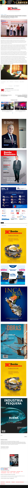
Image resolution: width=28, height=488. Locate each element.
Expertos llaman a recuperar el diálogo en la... (7, 110)
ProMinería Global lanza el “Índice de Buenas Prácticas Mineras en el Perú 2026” (10, 441)
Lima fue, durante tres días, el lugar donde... (20, 110)
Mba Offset (17, 472)
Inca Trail (8, 471)
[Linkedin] (21, 5)
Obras (22, 471)
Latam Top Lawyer (3, 471)
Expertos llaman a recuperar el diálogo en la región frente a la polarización (9, 444)
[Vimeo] (17, 486)
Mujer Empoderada (3, 472)
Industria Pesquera (13, 471)
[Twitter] (19, 5)
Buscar (1, 435)
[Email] (15, 486)
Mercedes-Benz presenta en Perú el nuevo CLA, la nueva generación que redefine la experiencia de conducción (13, 442)
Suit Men (8, 472)
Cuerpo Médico (18, 471)
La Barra (14, 472)
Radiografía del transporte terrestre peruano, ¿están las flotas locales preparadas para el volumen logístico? (13, 443)
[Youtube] (22, 5)
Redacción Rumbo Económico (9, 88)
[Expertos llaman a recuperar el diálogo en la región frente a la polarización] (7, 106)
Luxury (11, 472)
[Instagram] (20, 5)
